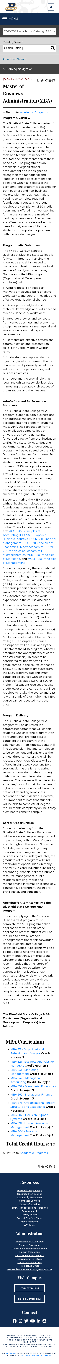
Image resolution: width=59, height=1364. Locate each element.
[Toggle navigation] (5, 19)
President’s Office (29, 1266)
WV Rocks (29, 1225)
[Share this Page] (46, 80)
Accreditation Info (42, 1347)
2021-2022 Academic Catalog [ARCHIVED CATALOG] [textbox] (30, 31)
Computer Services (29, 1200)
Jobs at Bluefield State (29, 1218)
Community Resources (29, 1197)
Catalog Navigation (20, 69)
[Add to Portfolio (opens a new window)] (42, 80)
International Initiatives (30, 1259)
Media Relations (29, 1221)
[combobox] (29, 31)
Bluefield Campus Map (29, 1190)
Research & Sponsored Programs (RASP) (29, 1269)
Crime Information (30, 1204)
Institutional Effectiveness (29, 1255)
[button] (51, 7)
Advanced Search (15, 59)
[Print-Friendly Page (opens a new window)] (50, 80)
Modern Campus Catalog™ (36, 1356)
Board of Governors (29, 1245)
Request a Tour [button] (29, 1288)
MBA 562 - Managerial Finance (31, 1094)
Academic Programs (34, 112)
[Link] (15, 1320)
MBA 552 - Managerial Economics (33, 1086)
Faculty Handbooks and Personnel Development (29, 1209)
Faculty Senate (29, 1214)
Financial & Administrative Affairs (29, 1248)
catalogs (11, 1353)
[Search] (52, 48)
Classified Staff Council (29, 1194)
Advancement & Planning (30, 1241)
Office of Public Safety (30, 1262)
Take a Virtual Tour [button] (29, 1298)
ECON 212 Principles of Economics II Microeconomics (28, 551)
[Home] (11, 7)
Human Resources (29, 1252)
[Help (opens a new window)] (54, 80)
